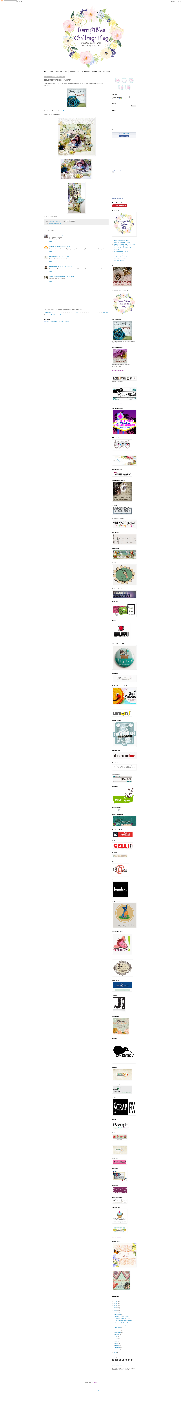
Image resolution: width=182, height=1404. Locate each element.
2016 (115, 1301)
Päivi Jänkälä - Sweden (120, 258)
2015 (115, 1303)
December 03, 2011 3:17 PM (61, 256)
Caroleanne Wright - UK (120, 255)
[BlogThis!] (68, 221)
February (117, 1347)
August (117, 1334)
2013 (115, 1308)
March (117, 1345)
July (116, 1336)
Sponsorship (106, 71)
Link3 (121, 1365)
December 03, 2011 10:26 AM (62, 246)
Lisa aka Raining (53, 276)
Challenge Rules (96, 71)
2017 (115, 1299)
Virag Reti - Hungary (119, 260)
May (116, 1341)
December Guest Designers (122, 1318)
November (118, 1327)
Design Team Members (61, 71)
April (116, 1343)
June (116, 1338)
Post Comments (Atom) (57, 315)
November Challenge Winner (122, 1323)
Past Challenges (85, 71)
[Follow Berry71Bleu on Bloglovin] (124, 83)
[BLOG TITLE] (124, 315)
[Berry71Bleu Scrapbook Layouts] (118, 197)
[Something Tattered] (124, 810)
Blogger (98, 1390)
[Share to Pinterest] (74, 221)
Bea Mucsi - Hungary (119, 253)
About (51, 71)
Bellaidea (51, 223)
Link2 (117, 1365)
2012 (115, 1310)
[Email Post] (63, 221)
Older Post (105, 312)
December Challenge (120, 1325)
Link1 (113, 1365)
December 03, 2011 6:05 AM (62, 235)
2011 (115, 1312)
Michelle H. (52, 235)
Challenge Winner (57, 223)
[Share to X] (70, 221)
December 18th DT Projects (122, 1316)
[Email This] (67, 221)
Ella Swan (51, 246)
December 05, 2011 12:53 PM (66, 276)
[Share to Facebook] (72, 221)
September (118, 1332)
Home (45, 71)
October (117, 1330)
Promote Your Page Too (117, 198)
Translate (125, 99)
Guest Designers (74, 71)
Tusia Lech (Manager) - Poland (122, 242)
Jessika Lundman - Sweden (121, 257)
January (117, 1350)
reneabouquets (53, 266)
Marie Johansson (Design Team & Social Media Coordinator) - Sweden (124, 245)
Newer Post (48, 312)
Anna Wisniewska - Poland (121, 251)
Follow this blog (124, 136)
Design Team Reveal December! (123, 1320)
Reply (50, 241)
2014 (115, 1305)
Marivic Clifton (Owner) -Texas (121, 240)
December (118, 1314)
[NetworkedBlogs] (124, 133)
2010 (115, 1352)
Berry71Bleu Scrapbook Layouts (119, 170)
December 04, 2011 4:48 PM (65, 266)
